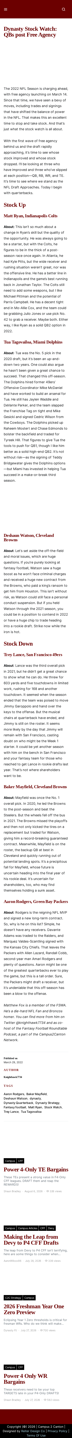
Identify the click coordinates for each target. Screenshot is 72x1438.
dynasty (35, 1098)
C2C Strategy (13, 1297)
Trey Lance (11, 1111)
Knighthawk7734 (13, 1077)
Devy (51, 1228)
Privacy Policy (57, 1431)
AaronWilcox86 (12, 1260)
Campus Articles (27, 1228)
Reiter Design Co (33, 1431)
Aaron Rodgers (14, 1094)
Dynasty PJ (10, 1330)
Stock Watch (53, 1107)
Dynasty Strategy (47, 1103)
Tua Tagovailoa (31, 1111)
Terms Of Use (36, 1435)
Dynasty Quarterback (18, 1103)
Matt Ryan (35, 1107)
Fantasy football (15, 1107)
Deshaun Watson (16, 1098)
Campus (10, 1160)
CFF (20, 1160)
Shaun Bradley (12, 1191)
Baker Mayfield (36, 1094)
